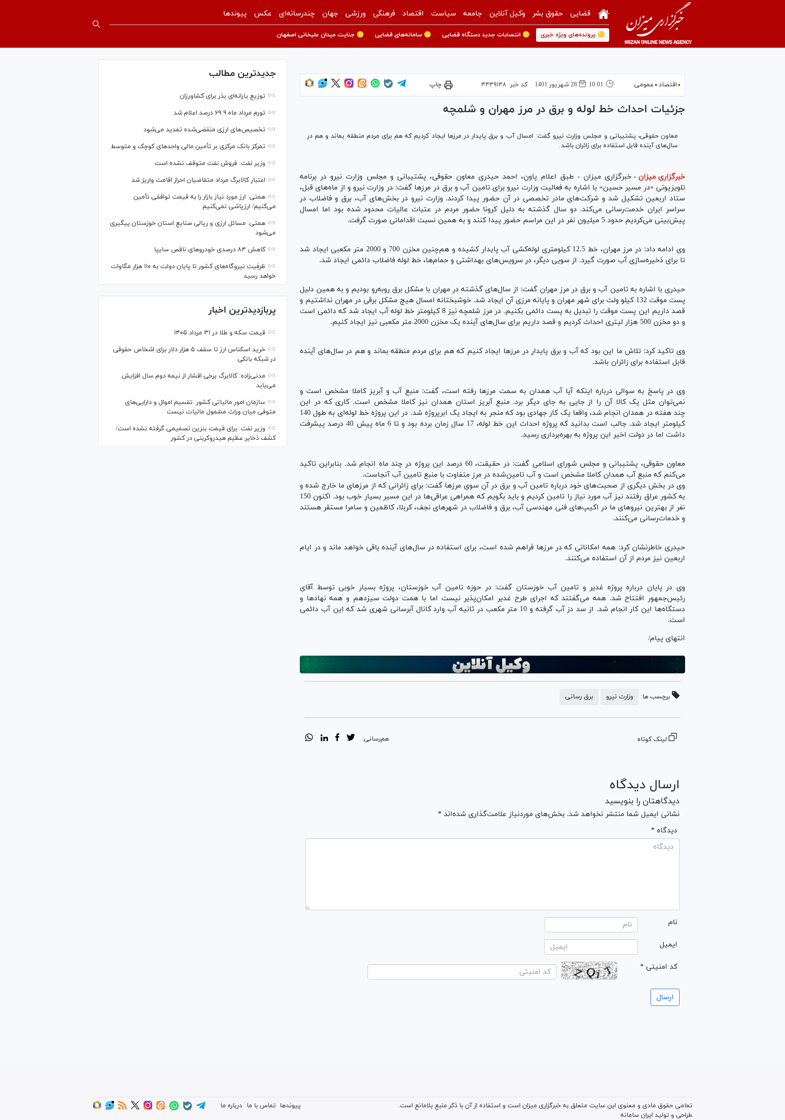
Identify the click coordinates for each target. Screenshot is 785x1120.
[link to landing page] (658, 23)
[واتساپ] (375, 86)
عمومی (644, 84)
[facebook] (337, 738)
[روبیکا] (309, 86)
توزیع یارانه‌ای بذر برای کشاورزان (222, 96)
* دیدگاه (664, 831)
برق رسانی (579, 696)
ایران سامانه (637, 1115)
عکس (263, 14)
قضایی (580, 14)
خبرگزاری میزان (661, 177)
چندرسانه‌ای (297, 14)
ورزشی (355, 14)
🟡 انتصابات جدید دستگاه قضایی (486, 35)
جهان (330, 14)
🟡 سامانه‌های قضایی (403, 35)
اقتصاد (413, 14)
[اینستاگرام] (348, 86)
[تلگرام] (401, 86)
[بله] (388, 86)
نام (672, 922)
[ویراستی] (322, 86)
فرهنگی (384, 14)
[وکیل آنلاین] (492, 665)
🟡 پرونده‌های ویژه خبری (573, 35)
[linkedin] (324, 738)
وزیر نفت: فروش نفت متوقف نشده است (209, 163)
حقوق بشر (547, 14)
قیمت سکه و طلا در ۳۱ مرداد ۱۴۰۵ (219, 333)
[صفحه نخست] (603, 13)
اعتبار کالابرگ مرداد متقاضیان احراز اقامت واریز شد (198, 180)
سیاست (443, 14)
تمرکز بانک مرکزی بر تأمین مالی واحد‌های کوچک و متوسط (188, 146)
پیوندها (235, 14)
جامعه (472, 14)
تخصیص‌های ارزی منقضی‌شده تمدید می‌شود (204, 129)
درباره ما (231, 1105)
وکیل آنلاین (507, 14)
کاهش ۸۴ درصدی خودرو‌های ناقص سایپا (209, 249)
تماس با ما (261, 1105)
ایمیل (668, 945)
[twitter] (351, 739)
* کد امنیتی (658, 967)
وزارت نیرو (619, 696)
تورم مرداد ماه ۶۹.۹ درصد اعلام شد (219, 113)
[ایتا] (362, 86)
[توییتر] (335, 86)
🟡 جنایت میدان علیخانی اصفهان (320, 35)
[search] (96, 24)
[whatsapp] (309, 738)
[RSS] (122, 1108)
